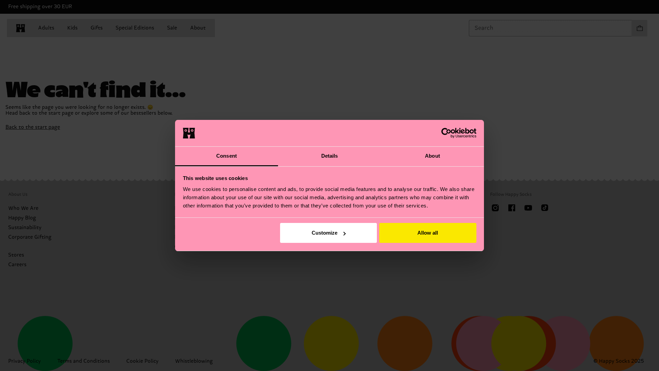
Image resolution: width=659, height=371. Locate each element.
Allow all (427, 233)
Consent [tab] (226, 156)
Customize (324, 233)
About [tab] (432, 156)
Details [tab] (329, 156)
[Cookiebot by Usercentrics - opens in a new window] (446, 133)
